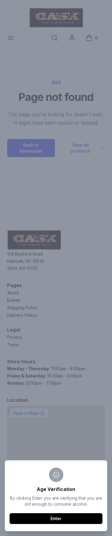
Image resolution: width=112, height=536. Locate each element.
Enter (56, 518)
